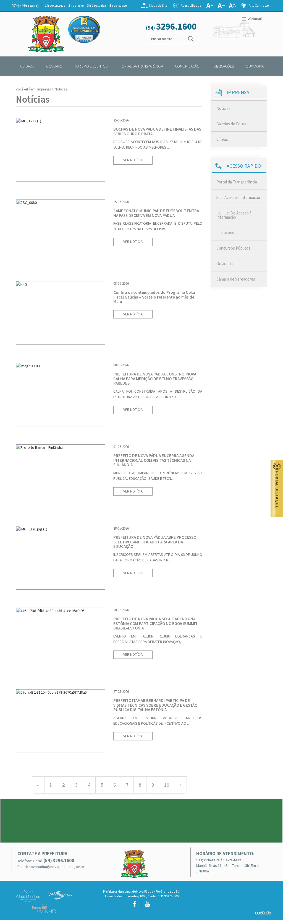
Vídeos (222, 139)
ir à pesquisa (96, 5)
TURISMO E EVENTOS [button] (91, 66)
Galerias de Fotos (231, 123)
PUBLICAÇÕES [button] (222, 66)
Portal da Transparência (236, 182)
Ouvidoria (224, 263)
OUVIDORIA (255, 66)
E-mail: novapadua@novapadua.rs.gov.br (50, 866)
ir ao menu (76, 5)
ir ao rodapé (118, 5)
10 (166, 785)
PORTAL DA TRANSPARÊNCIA (141, 66)
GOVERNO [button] (54, 66)
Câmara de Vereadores (235, 279)
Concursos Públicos (233, 248)
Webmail (254, 18)
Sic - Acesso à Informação (238, 197)
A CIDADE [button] (27, 66)
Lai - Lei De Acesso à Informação (233, 215)
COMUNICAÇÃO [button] (187, 66)
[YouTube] (147, 904)
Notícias (223, 108)
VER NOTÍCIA (133, 160)
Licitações (225, 232)
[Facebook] (134, 904)
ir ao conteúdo (55, 5)
